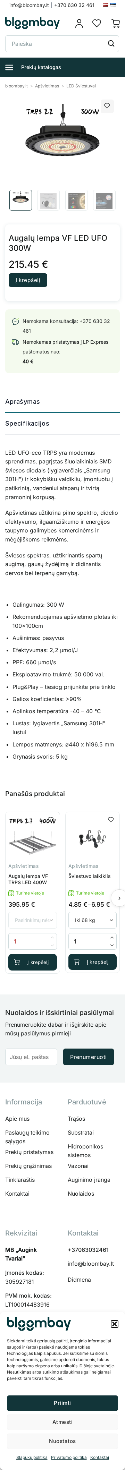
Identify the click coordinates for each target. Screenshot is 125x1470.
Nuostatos (62, 1441)
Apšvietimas (47, 85)
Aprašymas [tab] (22, 401)
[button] (114, 1324)
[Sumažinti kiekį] (112, 945)
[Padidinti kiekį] (112, 937)
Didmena (79, 1279)
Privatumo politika (69, 1457)
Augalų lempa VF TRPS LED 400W (28, 879)
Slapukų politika (32, 1457)
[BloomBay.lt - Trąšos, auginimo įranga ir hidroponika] (32, 23)
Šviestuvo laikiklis (89, 876)
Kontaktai (99, 1457)
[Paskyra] (81, 23)
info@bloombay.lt (91, 1263)
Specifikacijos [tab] (27, 423)
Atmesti (62, 1422)
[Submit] (111, 43)
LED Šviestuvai (81, 85)
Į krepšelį (28, 280)
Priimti (62, 1403)
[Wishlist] (96, 23)
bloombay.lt (16, 85)
